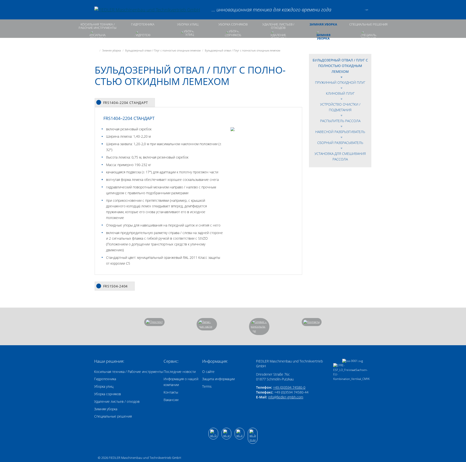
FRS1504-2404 (115, 286)
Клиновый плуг (340, 93)
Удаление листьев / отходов (278, 26)
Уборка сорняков (233, 24)
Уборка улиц (187, 24)
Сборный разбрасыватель (340, 142)
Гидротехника (142, 24)
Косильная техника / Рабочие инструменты (97, 26)
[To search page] (344, 9)
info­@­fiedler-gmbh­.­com (285, 397)
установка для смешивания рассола (340, 156)
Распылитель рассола (340, 120)
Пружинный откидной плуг (340, 82)
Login (366, 10)
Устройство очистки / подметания (340, 107)
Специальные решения (368, 24)
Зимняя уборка (323, 24)
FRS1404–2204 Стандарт (125, 102)
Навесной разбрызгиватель (340, 131)
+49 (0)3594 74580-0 (289, 387)
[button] (356, 9)
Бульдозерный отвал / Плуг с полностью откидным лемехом (340, 66)
